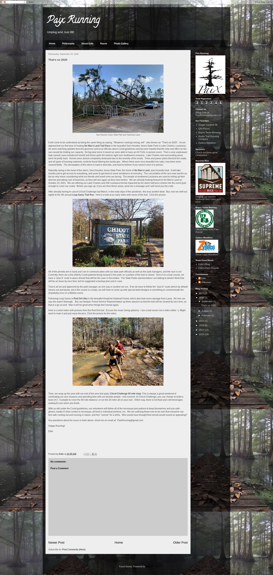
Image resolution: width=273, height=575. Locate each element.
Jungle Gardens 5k (207, 125)
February (206, 315)
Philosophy (68, 43)
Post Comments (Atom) (73, 549)
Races (103, 43)
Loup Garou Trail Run (83, 195)
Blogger (150, 566)
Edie (203, 278)
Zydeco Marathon (207, 143)
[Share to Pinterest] (95, 454)
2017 (202, 330)
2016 (202, 334)
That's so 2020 (208, 305)
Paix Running (73, 20)
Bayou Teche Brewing (209, 132)
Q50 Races (204, 128)
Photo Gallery (121, 43)
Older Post (180, 542)
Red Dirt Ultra (80, 298)
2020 (202, 297)
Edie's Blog (204, 264)
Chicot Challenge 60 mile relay (125, 393)
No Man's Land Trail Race (97, 146)
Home (52, 43)
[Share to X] (90, 454)
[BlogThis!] (87, 454)
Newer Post (56, 542)
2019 (202, 321)
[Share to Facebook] (93, 454)
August (205, 311)
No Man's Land (142, 170)
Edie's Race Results (208, 268)
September (207, 301)
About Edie (87, 43)
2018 (202, 325)
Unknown (206, 282)
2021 (202, 293)
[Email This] (84, 454)
